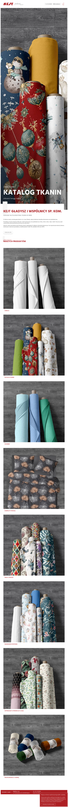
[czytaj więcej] (34, 8)
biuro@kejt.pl (39, 793)
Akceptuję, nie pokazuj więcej (48, 804)
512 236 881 (38, 791)
